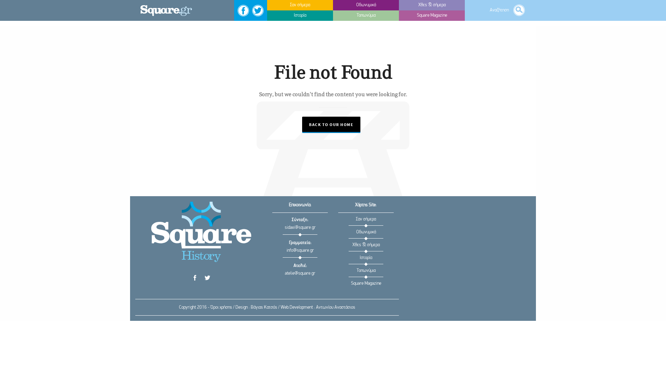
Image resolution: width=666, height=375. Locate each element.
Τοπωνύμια (366, 270)
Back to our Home (331, 125)
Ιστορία (366, 258)
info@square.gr (300, 250)
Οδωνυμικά (366, 232)
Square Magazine (366, 283)
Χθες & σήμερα (366, 245)
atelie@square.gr (300, 273)
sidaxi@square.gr (300, 227)
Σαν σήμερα (366, 219)
